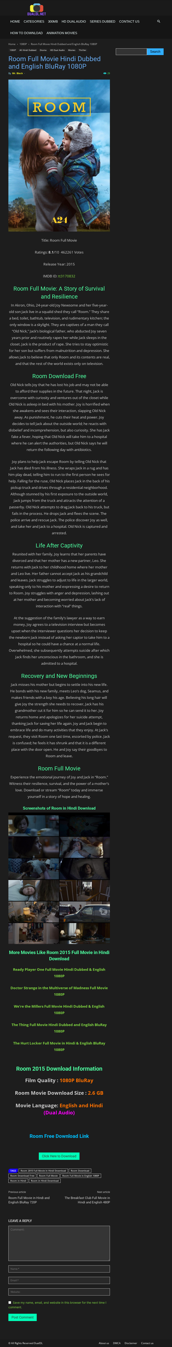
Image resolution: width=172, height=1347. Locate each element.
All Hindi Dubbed (28, 50)
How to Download (26, 33)
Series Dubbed (102, 21)
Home (15, 21)
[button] (159, 21)
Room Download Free (22, 1175)
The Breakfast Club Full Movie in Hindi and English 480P (87, 1200)
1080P (23, 44)
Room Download (80, 1170)
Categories (34, 21)
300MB (53, 21)
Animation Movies (62, 33)
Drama (43, 50)
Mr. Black (17, 73)
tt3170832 (66, 276)
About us (104, 1343)
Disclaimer (131, 1343)
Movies (71, 50)
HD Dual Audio (74, 21)
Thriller (82, 50)
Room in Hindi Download (45, 1180)
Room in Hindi (18, 1180)
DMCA (117, 1343)
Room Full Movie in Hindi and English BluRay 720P (29, 1200)
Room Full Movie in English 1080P (80, 1175)
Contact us (129, 21)
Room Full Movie (48, 1175)
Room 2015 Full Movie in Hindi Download (43, 1170)
